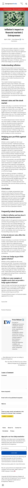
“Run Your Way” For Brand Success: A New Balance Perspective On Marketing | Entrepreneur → (16, 363)
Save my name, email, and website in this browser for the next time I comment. (12, 412)
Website (3, 403)
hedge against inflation (7, 175)
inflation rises (16, 147)
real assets (19, 161)
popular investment (11, 152)
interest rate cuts (12, 109)
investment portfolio (6, 143)
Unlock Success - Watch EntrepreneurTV (14, 9)
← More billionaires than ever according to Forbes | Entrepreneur (12, 358)
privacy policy (10, 464)
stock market (7, 121)
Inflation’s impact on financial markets (16, 294)
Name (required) (5, 391)
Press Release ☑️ (16, 39)
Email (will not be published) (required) (11, 397)
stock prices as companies (13, 128)
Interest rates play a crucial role (9, 106)
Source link (4, 301)
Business (8, 310)
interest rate (8, 114)
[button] (3, 4)
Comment (4, 375)
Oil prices (22, 88)
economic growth (6, 243)
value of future (20, 131)
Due (12, 296)
